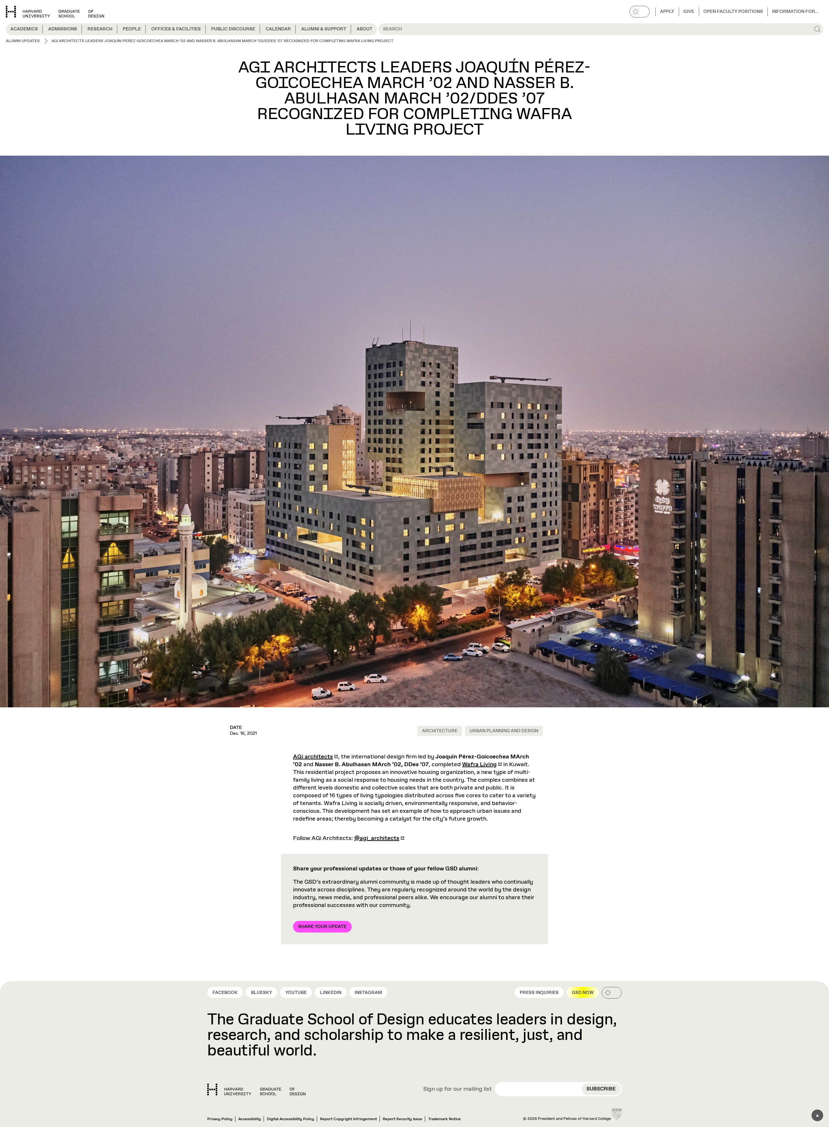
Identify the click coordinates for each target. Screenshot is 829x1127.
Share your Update (322, 927)
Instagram (368, 993)
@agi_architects (376, 838)
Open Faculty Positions (733, 12)
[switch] (640, 11)
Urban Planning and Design (504, 731)
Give (688, 12)
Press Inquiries (539, 993)
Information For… (795, 12)
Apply (667, 12)
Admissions (62, 29)
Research (99, 29)
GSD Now (583, 993)
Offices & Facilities (176, 29)
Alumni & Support (323, 29)
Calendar (278, 29)
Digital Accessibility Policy (290, 1119)
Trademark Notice (444, 1119)
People (132, 29)
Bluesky (261, 993)
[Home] (256, 1089)
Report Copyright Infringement (348, 1119)
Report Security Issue (402, 1119)
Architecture (440, 731)
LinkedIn (330, 993)
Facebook (225, 993)
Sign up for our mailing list (457, 1089)
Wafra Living (479, 764)
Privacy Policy (220, 1119)
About (364, 29)
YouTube (296, 993)
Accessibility (249, 1119)
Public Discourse (233, 29)
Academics (24, 29)
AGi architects (313, 757)
